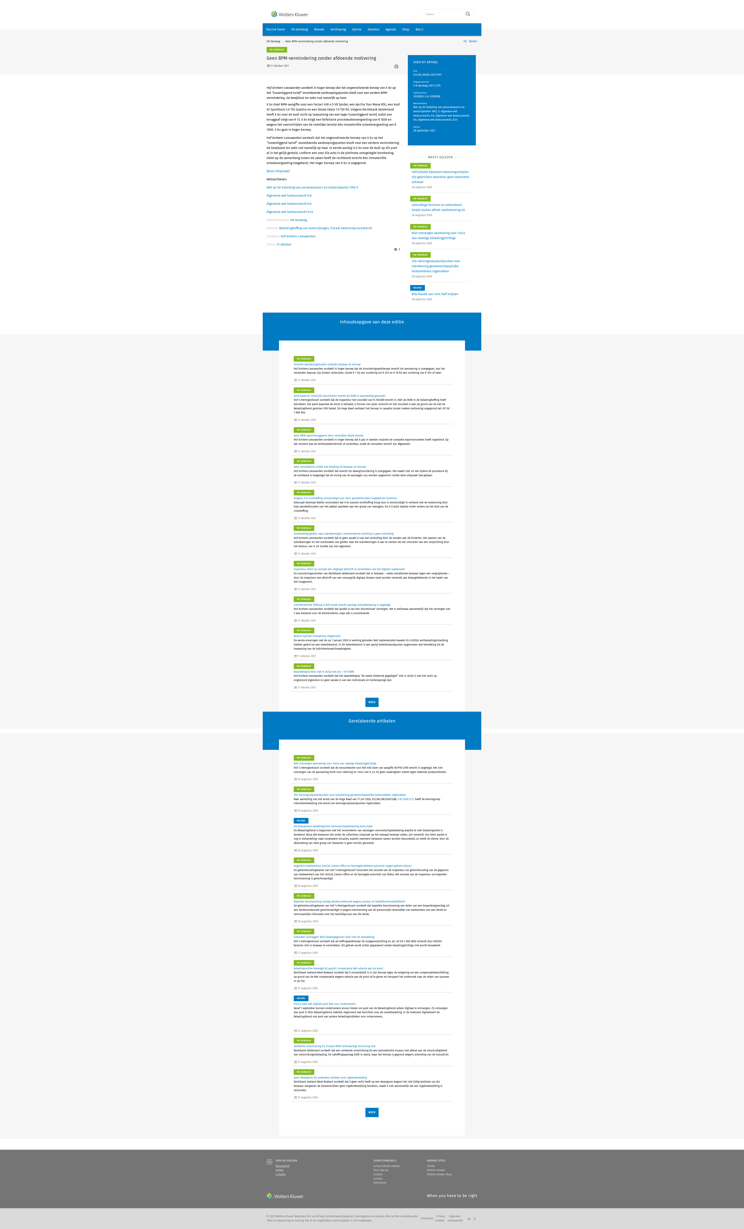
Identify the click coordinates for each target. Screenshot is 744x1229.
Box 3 (419, 29)
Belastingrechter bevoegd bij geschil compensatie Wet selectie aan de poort (338, 968)
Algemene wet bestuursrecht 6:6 (289, 195)
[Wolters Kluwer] (289, 14)
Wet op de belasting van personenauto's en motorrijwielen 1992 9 (312, 187)
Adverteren (380, 1182)
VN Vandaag (299, 29)
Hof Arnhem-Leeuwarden (298, 236)
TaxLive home (275, 29)
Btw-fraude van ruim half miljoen (435, 294)
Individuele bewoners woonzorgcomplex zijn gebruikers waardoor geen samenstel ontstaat (440, 177)
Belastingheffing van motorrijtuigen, (304, 228)
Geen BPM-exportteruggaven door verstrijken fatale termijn (329, 435)
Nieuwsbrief (282, 1166)
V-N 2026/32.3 (406, 799)
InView (431, 1166)
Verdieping (338, 29)
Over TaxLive (381, 1170)
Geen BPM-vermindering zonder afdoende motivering (316, 41)
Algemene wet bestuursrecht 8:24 (290, 212)
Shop (405, 29)
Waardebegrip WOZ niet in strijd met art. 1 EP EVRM (324, 671)
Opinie (357, 29)
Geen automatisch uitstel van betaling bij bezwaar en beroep (330, 466)
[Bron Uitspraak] (278, 171)
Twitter (280, 1170)
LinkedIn (281, 1174)
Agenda (391, 29)
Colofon (378, 1178)
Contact (378, 1174)
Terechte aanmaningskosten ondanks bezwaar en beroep (327, 364)
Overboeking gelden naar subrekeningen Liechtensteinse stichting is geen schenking (344, 533)
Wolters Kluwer (436, 1170)
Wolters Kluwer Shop (439, 1174)
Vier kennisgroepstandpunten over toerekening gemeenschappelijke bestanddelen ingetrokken (436, 266)
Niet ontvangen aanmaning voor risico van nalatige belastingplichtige (335, 763)
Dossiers (373, 29)
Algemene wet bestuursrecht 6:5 (289, 204)
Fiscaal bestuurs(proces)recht (351, 228)
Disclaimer (427, 1218)
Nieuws (319, 29)
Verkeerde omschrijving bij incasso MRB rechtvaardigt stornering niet (334, 1046)
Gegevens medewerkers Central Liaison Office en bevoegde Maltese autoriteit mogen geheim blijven (353, 866)
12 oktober (284, 244)
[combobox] (443, 14)
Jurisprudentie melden (387, 1166)
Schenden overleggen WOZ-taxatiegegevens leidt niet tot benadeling (334, 937)
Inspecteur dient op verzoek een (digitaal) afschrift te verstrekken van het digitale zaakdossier (349, 569)
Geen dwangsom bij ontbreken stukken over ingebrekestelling (330, 1077)
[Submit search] (468, 14)
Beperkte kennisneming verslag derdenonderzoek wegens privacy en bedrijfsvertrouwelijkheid (349, 901)
